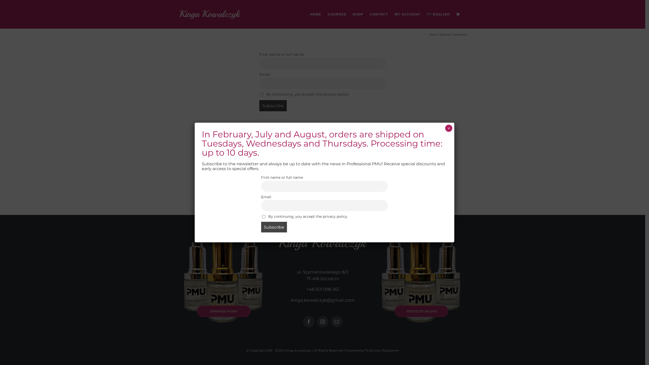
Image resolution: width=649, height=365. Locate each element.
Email (266, 197)
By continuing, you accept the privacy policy (307, 216)
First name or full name (282, 177)
